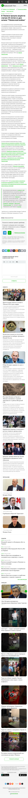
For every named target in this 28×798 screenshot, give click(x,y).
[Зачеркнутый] (13, 262)
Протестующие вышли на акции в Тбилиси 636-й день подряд (13, 303)
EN (4, 1)
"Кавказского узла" (17, 65)
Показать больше (14, 759)
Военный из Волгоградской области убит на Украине (13, 549)
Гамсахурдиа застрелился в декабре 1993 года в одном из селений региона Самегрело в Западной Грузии (13, 145)
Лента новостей (10, 11)
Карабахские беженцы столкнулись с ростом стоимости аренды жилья (13, 430)
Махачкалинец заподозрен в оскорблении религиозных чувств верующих (13, 569)
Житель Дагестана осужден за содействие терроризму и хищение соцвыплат (13, 576)
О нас (2, 772)
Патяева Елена (7, 532)
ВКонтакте (17, 203)
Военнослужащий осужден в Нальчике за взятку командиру (13, 563)
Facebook (5, 203)
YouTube (19, 206)
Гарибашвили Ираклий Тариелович (13, 513)
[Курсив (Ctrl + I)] (7, 262)
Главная (3, 11)
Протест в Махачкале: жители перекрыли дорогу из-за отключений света (13, 654)
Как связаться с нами (11, 772)
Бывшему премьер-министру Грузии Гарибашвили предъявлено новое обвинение (13, 458)
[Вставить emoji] (16, 262)
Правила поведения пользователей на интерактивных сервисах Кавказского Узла (14, 788)
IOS (23, 190)
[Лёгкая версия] (7, 1)
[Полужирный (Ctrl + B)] (4, 262)
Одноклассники (7, 205)
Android (20, 190)
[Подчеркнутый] (10, 262)
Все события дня (22, 579)
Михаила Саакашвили (18, 166)
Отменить (14, 280)
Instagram (11, 203)
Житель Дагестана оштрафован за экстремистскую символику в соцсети (12, 556)
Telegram (17, 196)
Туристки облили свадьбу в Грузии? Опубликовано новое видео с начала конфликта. (11, 679)
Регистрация (14, 276)
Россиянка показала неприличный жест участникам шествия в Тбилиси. (12, 754)
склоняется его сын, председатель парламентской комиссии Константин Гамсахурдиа (12, 159)
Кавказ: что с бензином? (9, 9)
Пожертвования (23, 772)
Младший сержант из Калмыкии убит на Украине (13, 543)
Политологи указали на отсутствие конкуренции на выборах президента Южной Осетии (13, 336)
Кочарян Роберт (7, 495)
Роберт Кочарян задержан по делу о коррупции (13, 366)
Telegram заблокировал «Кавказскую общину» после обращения (11, 707)
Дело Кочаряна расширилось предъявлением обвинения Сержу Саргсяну (14, 602)
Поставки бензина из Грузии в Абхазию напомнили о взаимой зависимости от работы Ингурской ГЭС (13, 399)
